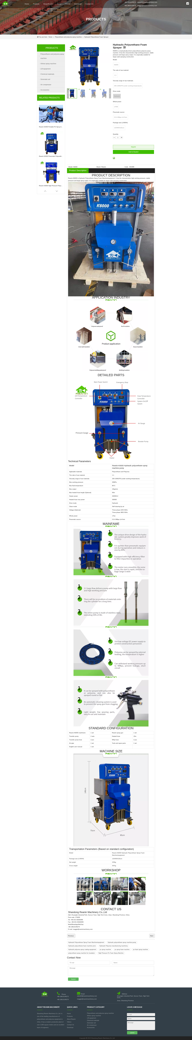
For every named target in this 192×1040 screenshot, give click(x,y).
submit (132, 1032)
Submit (73, 979)
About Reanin (48, 4)
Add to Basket (133, 152)
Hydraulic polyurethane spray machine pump (122, 942)
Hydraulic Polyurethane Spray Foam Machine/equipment (86, 942)
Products (36, 4)
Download (78, 4)
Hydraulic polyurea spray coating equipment (82, 949)
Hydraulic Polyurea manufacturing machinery (113, 946)
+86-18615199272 (130, 2)
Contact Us (89, 4)
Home (27, 4)
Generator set (45, 79)
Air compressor (45, 84)
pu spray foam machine (122, 949)
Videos (67, 4)
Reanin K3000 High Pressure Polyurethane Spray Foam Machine (51, 185)
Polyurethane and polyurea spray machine (52, 56)
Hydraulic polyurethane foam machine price (82, 946)
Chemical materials (47, 74)
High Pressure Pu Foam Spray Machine (111, 953)
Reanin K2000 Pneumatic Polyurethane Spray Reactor (51, 156)
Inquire (133, 147)
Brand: (99, 167)
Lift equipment (45, 69)
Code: (126, 167)
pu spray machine (105, 949)
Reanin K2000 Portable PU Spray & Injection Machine (51, 127)
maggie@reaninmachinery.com (147, 5)
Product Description (77, 170)
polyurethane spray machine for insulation (81, 953)
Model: (70, 167)
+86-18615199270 (130, 5)
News (59, 4)
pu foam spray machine (140, 949)
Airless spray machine (48, 63)
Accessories (44, 90)
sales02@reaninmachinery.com (147, 2)
